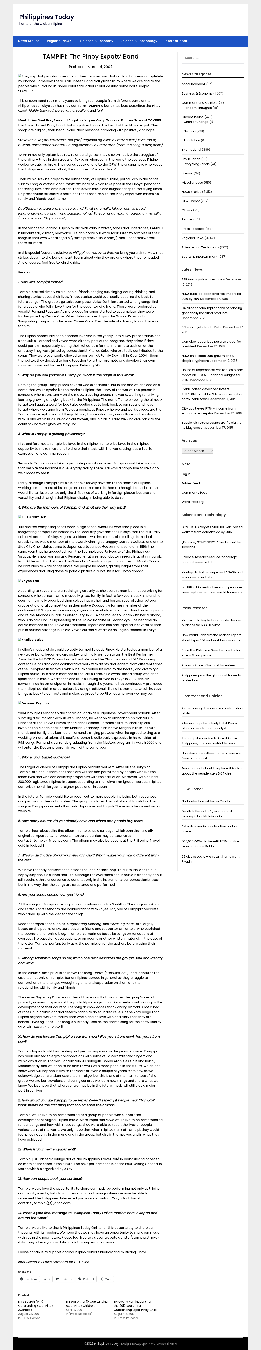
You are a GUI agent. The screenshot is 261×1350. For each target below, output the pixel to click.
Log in (186, 474)
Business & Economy (96, 41)
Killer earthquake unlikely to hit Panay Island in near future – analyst (210, 725)
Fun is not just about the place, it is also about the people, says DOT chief (212, 770)
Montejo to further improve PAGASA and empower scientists (212, 574)
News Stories (29, 41)
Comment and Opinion (199, 102)
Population (192, 140)
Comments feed (194, 492)
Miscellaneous (192, 182)
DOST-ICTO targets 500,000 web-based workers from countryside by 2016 (212, 529)
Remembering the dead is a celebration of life (212, 710)
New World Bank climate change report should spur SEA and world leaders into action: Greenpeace (211, 638)
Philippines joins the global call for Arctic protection (212, 677)
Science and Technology (200, 247)
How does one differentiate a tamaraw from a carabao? (212, 755)
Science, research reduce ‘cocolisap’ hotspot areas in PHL (209, 559)
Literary (187, 173)
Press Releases (193, 229)
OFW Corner (191, 201)
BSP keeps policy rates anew (203, 279)
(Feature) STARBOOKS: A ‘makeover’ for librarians (211, 544)
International (176, 41)
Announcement (193, 84)
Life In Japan (191, 159)
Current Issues (192, 117)
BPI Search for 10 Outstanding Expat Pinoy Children (87, 1304)
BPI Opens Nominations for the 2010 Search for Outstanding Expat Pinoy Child (135, 1306)
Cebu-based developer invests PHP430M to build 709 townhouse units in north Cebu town (212, 394)
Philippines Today (46, 16)
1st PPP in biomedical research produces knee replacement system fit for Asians (212, 589)
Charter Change (196, 122)
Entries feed (191, 483)
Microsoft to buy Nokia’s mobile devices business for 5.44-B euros (212, 622)
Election (190, 131)
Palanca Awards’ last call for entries (209, 665)
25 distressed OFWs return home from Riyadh (211, 859)
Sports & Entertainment (200, 256)
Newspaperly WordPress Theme (154, 1344)
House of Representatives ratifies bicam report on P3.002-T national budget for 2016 (212, 375)
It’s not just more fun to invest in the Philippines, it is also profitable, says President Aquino (209, 741)
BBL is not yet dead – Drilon (202, 327)
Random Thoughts (198, 108)
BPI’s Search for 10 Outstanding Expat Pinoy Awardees (35, 1306)
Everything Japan (197, 164)
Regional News (59, 41)
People (187, 219)
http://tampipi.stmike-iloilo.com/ (89, 238)
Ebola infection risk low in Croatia (206, 801)
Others (187, 210)
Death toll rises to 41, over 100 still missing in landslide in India (207, 813)
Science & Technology (139, 41)
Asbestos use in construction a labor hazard (209, 828)
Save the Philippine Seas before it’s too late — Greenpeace (211, 652)
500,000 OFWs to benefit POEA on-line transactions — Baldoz (210, 843)
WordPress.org (193, 502)
